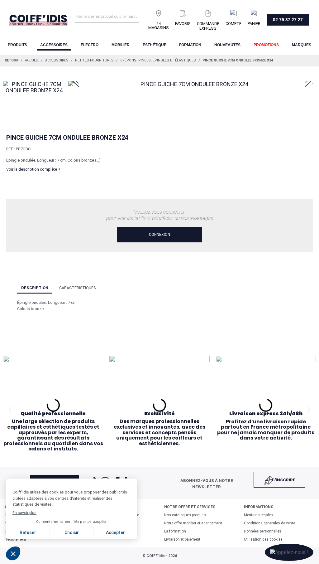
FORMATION (190, 45)
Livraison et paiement (182, 539)
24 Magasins (158, 25)
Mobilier (121, 45)
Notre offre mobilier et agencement (193, 523)
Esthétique (154, 45)
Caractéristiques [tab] (77, 287)
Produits (17, 45)
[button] (10, 410)
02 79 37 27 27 (288, 19)
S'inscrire (283, 479)
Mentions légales (258, 515)
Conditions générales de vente (269, 523)
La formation (175, 531)
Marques (301, 45)
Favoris (183, 23)
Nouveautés (227, 45)
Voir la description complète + (33, 169)
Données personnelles (262, 531)
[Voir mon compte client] (233, 12)
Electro (89, 45)
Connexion (159, 234)
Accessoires (54, 45)
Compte (233, 23)
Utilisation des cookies (263, 539)
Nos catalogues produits (185, 515)
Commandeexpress (208, 26)
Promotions (266, 45)
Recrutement (15, 539)
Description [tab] (34, 287)
